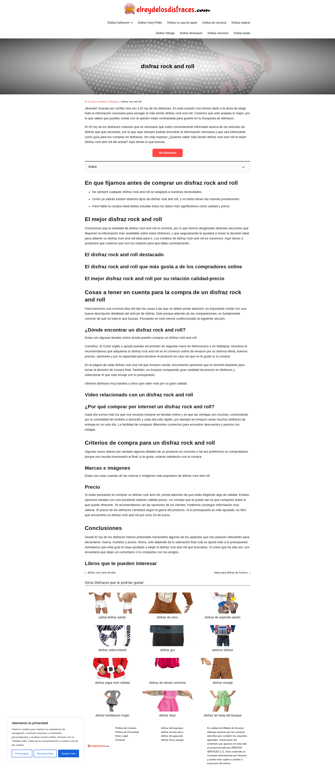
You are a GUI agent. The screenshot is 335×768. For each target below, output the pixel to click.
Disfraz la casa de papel (182, 22)
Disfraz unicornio (218, 33)
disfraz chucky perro (172, 732)
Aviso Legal (121, 735)
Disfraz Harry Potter (150, 22)
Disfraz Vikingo (165, 33)
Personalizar (22, 753)
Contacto (120, 739)
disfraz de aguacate (172, 735)
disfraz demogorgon (172, 728)
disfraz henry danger (172, 739)
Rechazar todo (45, 753)
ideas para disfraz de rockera (230, 572)
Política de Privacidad (127, 732)
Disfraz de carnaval (214, 22)
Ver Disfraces (167, 152)
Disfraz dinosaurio (191, 33)
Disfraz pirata (242, 33)
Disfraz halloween (118, 22)
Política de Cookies (125, 728)
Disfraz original (241, 22)
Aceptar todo (69, 753)
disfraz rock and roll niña (101, 572)
